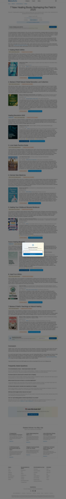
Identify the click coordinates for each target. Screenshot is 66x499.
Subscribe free (32, 254)
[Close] (42, 243)
